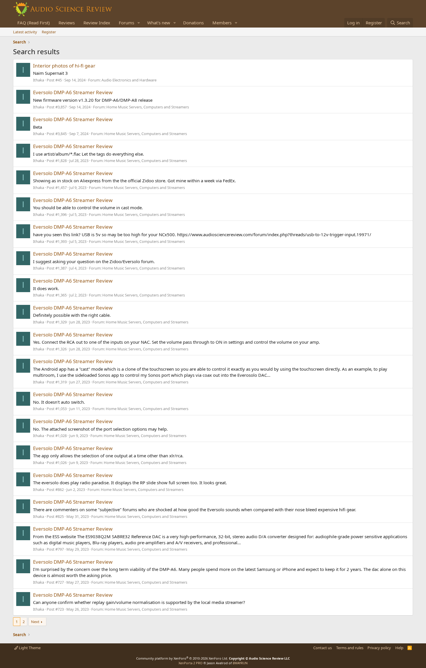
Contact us (322, 647)
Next (35, 621)
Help (399, 647)
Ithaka (38, 80)
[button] (139, 23)
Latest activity (25, 31)
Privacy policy (379, 647)
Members (222, 23)
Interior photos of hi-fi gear (64, 65)
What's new (158, 23)
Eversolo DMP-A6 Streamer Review (72, 92)
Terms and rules (349, 647)
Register (49, 31)
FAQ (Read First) (33, 23)
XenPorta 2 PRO (191, 663)
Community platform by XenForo (182, 658)
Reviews (67, 23)
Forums (126, 23)
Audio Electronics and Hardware (128, 80)
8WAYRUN (240, 663)
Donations (193, 23)
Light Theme (29, 647)
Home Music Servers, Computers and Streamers (147, 107)
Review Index (96, 23)
